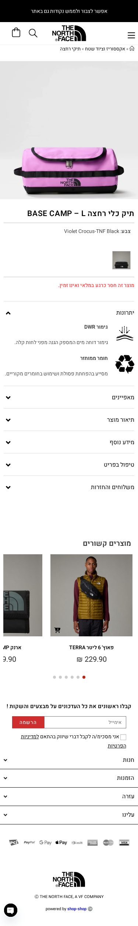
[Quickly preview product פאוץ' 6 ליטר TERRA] (57, 629)
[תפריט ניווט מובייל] (131, 34)
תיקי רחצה (70, 48)
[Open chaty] (10, 910)
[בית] (132, 48)
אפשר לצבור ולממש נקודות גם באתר (69, 11)
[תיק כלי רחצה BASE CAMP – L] (121, 260)
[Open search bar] (34, 33)
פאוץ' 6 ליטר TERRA (91, 647)
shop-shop (76, 909)
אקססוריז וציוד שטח (105, 48)
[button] (83, 677)
